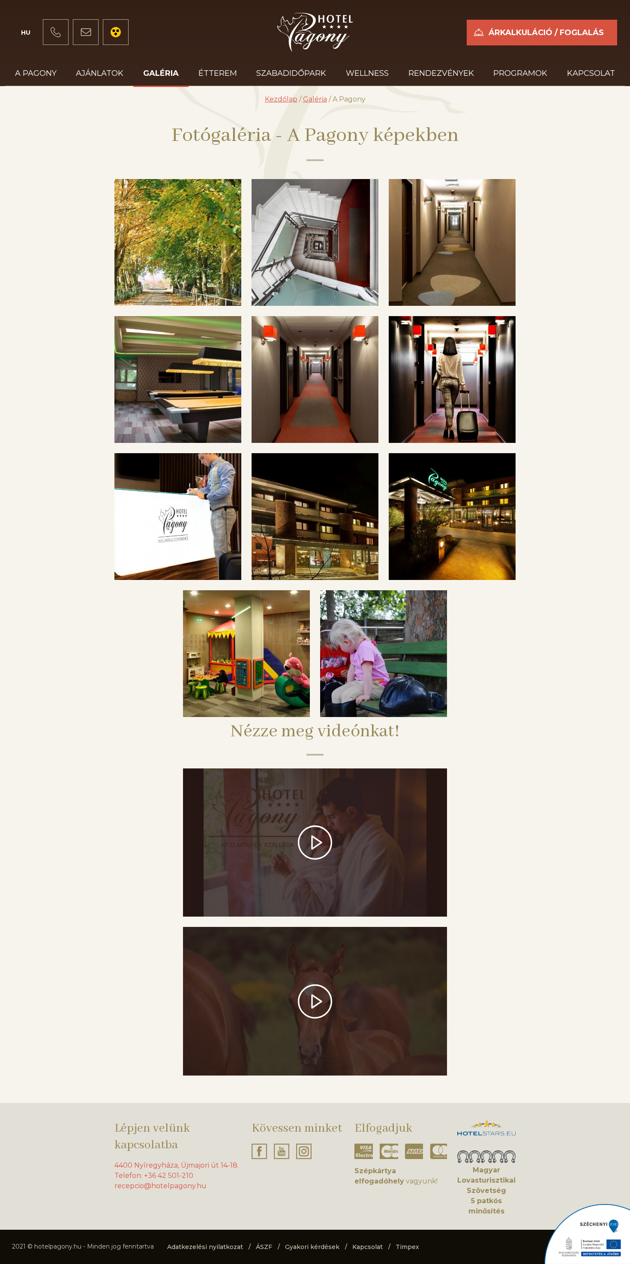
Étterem (217, 73)
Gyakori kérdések (312, 1247)
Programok (520, 73)
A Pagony (36, 73)
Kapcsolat (591, 73)
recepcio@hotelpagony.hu (160, 1186)
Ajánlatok (99, 73)
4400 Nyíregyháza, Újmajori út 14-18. (176, 1165)
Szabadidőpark (291, 73)
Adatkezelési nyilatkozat (205, 1247)
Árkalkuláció (546, 32)
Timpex (407, 1247)
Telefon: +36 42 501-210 (153, 1175)
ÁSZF (264, 1247)
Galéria (161, 73)
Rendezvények (441, 73)
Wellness (367, 73)
